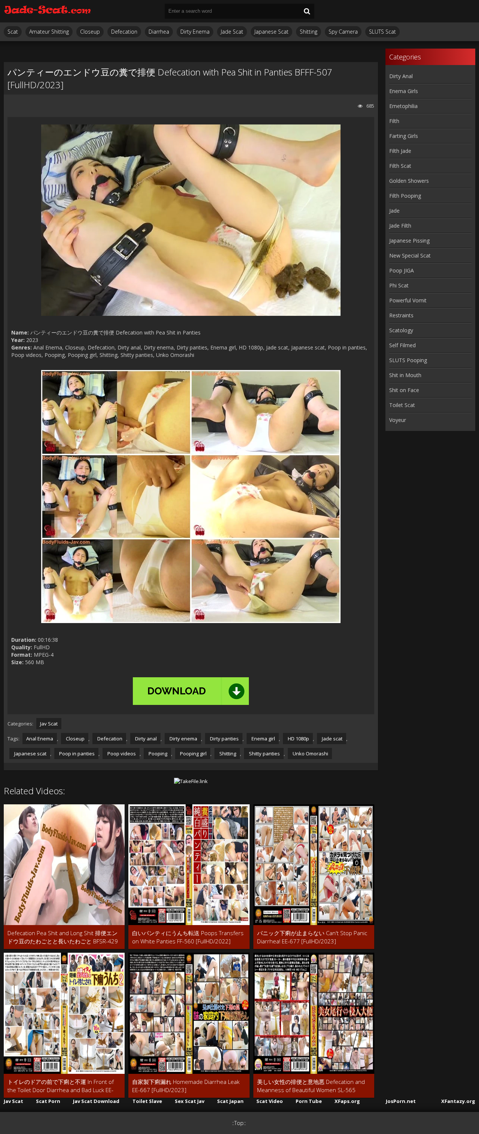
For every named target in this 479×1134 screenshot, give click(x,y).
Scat (12, 31)
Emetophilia (403, 106)
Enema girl (262, 738)
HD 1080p (298, 738)
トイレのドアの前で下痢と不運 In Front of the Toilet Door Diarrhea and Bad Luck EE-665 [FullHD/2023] (60, 1086)
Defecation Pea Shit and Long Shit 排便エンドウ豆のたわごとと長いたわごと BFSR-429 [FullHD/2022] (62, 937)
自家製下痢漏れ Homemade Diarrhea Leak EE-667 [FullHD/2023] (186, 1086)
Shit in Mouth (405, 375)
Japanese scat (29, 753)
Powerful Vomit (408, 300)
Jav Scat (49, 723)
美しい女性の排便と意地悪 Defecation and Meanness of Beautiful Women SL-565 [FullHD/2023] (311, 1086)
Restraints (401, 315)
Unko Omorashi (310, 753)
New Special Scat (410, 255)
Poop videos (121, 753)
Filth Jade (400, 150)
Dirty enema (182, 738)
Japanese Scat (271, 31)
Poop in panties (76, 753)
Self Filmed (402, 345)
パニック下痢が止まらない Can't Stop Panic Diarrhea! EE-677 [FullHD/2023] (312, 937)
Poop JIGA (401, 270)
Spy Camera (343, 31)
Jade (394, 210)
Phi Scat (399, 285)
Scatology (401, 330)
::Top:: (239, 1123)
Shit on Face (404, 390)
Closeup (90, 31)
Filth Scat (400, 165)
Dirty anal (145, 738)
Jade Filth (400, 225)
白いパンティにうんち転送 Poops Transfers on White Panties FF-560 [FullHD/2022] (188, 937)
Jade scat (331, 738)
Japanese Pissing (409, 240)
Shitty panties (264, 753)
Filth (394, 120)
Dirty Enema (195, 31)
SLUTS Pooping (408, 360)
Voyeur (397, 419)
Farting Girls (403, 135)
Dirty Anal (401, 76)
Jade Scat (232, 31)
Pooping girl (193, 753)
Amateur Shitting (49, 31)
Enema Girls (403, 91)
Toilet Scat (402, 405)
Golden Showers (409, 180)
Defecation (124, 31)
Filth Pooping (405, 195)
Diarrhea (159, 31)
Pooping (157, 753)
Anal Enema (39, 738)
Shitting (308, 31)
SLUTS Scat (382, 31)
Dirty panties (224, 738)
